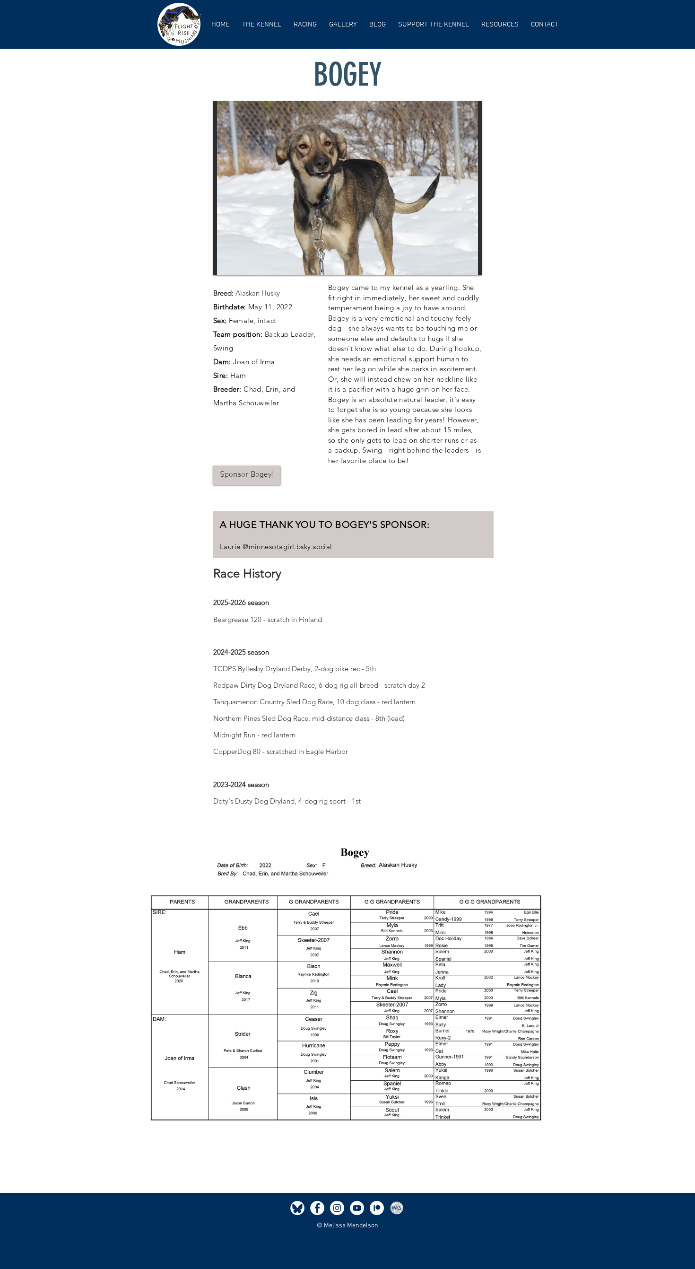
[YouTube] (357, 1208)
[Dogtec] (397, 1208)
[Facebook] (317, 1208)
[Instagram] (337, 1208)
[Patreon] (377, 1208)
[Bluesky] (297, 1208)
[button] (261, 24)
